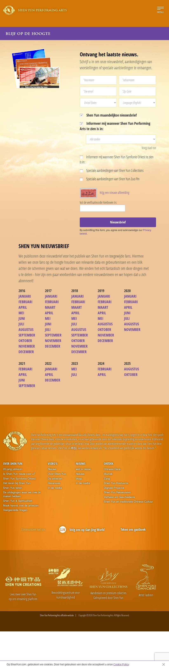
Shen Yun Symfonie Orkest (19, 478)
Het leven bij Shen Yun (16, 483)
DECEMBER (26, 351)
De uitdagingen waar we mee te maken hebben (21, 494)
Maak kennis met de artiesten (21, 505)
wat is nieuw (83, 469)
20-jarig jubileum (12, 469)
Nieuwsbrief (118, 222)
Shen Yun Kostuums (116, 483)
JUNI (22, 318)
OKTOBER (25, 340)
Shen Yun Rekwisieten (117, 492)
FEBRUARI (25, 301)
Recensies (54, 483)
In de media (55, 488)
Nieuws (52, 469)
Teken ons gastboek (133, 529)
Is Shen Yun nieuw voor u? (19, 474)
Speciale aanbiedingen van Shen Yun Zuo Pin (113, 178)
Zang (107, 478)
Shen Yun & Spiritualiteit (17, 501)
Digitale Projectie (114, 488)
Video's (52, 463)
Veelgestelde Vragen (15, 510)
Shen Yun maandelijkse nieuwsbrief (111, 115)
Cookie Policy (121, 664)
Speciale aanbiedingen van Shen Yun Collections (115, 170)
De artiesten (55, 478)
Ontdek (108, 463)
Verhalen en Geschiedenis (119, 497)
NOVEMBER (27, 346)
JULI (21, 323)
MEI (21, 312)
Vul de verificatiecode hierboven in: (98, 202)
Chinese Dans (112, 469)
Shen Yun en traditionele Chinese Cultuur (128, 501)
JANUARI (25, 296)
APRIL (23, 307)
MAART (50, 307)
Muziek (108, 474)
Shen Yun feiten (12, 488)
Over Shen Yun (12, 463)
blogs (79, 478)
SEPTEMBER (27, 335)
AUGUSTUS (26, 329)
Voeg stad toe (149, 148)
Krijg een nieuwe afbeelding (114, 192)
